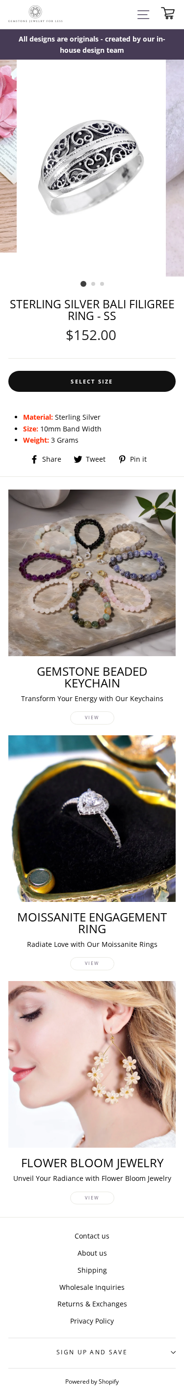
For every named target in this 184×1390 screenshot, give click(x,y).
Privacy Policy (92, 1321)
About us (92, 1253)
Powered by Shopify (92, 1381)
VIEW (92, 717)
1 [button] (83, 284)
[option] (92, 44)
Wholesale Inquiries (92, 1287)
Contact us (92, 1235)
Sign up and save (92, 1352)
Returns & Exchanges (92, 1303)
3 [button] (102, 284)
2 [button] (93, 284)
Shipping (92, 1270)
